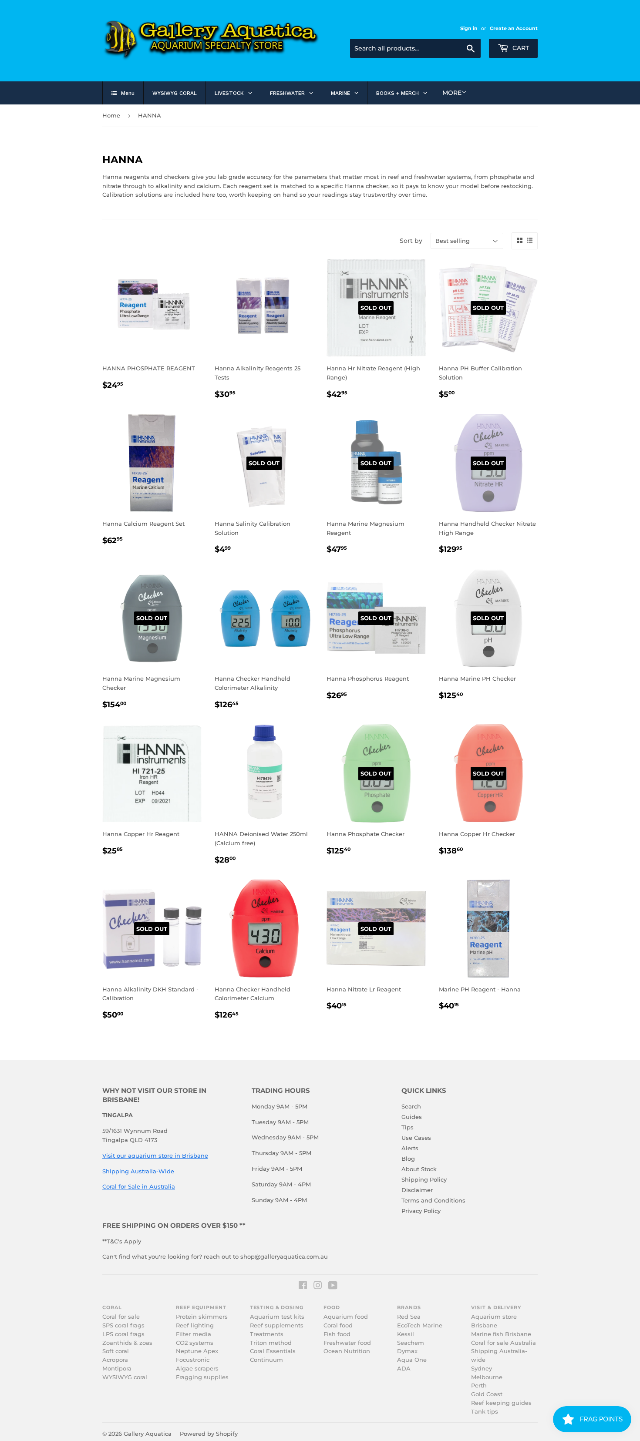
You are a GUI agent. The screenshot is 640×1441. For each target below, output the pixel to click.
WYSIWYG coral (124, 1377)
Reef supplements (276, 1325)
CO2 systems (194, 1343)
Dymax (407, 1351)
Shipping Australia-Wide (138, 1171)
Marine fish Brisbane (501, 1334)
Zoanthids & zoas (127, 1343)
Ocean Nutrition (346, 1351)
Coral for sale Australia (503, 1343)
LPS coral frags (123, 1334)
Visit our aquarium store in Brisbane (155, 1155)
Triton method (271, 1343)
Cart (520, 48)
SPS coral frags (123, 1325)
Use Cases (416, 1137)
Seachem (410, 1343)
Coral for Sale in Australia (138, 1186)
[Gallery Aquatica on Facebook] (302, 1286)
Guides (411, 1116)
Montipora (116, 1368)
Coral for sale (121, 1316)
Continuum (266, 1360)
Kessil (405, 1334)
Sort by (411, 241)
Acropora (115, 1360)
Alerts (409, 1148)
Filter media (193, 1334)
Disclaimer (417, 1189)
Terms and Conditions (433, 1200)
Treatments (266, 1334)
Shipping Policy (424, 1179)
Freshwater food (347, 1343)
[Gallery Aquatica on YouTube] (332, 1286)
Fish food (336, 1334)
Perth (479, 1385)
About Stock (419, 1169)
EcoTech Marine (419, 1325)
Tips (407, 1127)
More (451, 93)
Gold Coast (486, 1394)
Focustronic (192, 1360)
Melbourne (486, 1377)
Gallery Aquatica (148, 1433)
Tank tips (484, 1411)
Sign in (469, 28)
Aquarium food (345, 1316)
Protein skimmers (202, 1316)
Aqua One (412, 1360)
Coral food (338, 1325)
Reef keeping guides (501, 1403)
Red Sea (409, 1316)
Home (111, 115)
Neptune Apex (197, 1351)
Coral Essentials (273, 1351)
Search (411, 1106)
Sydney (481, 1368)
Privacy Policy (421, 1210)
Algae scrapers (197, 1368)
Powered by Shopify (209, 1433)
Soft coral (115, 1351)
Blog (408, 1158)
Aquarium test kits (277, 1316)
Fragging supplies (202, 1377)
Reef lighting (195, 1325)
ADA (404, 1368)
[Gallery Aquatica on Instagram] (317, 1286)
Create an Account (514, 28)
